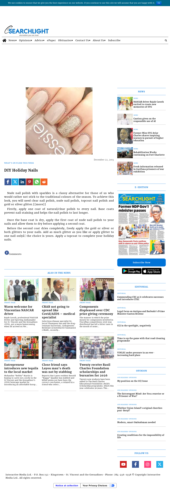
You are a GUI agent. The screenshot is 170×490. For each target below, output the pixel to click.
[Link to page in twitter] (15, 181)
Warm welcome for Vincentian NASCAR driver (19, 310)
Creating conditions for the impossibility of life (140, 436)
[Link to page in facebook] (8, 181)
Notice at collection (67, 485)
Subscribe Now (141, 262)
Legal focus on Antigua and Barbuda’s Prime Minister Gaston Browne (141, 312)
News (11, 40)
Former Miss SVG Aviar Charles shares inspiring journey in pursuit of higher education (148, 137)
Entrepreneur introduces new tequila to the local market (21, 368)
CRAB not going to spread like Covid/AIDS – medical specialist (58, 312)
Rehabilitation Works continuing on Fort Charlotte (149, 153)
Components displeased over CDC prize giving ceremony (96, 310)
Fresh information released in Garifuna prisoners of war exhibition (148, 169)
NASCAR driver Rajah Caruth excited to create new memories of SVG (148, 104)
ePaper (51, 40)
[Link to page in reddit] (44, 181)
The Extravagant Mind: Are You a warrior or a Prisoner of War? (140, 395)
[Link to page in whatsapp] (36, 181)
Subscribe (114, 40)
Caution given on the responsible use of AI (144, 120)
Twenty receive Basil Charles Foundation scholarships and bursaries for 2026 (95, 370)
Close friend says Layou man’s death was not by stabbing (57, 368)
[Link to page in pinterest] (29, 181)
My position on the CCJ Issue (132, 381)
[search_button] (165, 40)
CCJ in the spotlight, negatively (134, 326)
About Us (98, 40)
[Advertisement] (85, 63)
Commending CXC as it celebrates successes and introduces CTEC (140, 298)
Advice (39, 40)
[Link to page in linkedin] (22, 181)
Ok (159, 3)
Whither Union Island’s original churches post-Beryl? (139, 409)
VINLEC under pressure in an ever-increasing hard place (136, 354)
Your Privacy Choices (95, 485)
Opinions (25, 40)
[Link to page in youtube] (123, 464)
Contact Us (82, 40)
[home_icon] (4, 40)
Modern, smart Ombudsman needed (136, 422)
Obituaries (65, 40)
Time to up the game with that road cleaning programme (141, 339)
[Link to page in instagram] (147, 464)
